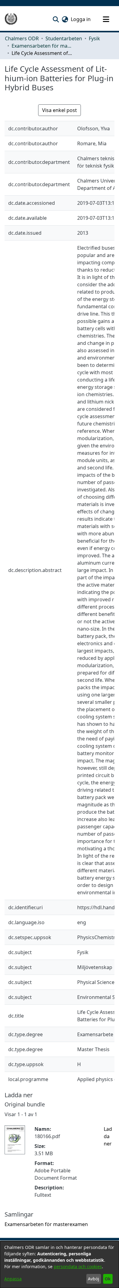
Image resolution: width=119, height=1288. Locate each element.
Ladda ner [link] (108, 1136)
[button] (56, 19)
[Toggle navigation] (105, 19)
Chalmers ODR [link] (22, 38)
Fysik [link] (94, 38)
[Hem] (11, 19)
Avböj (93, 1279)
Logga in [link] (81, 19)
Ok (108, 1279)
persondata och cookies (78, 1266)
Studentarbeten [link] (63, 38)
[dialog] (59, 1264)
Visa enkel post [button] (59, 110)
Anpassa (13, 1279)
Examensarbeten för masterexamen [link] (42, 45)
